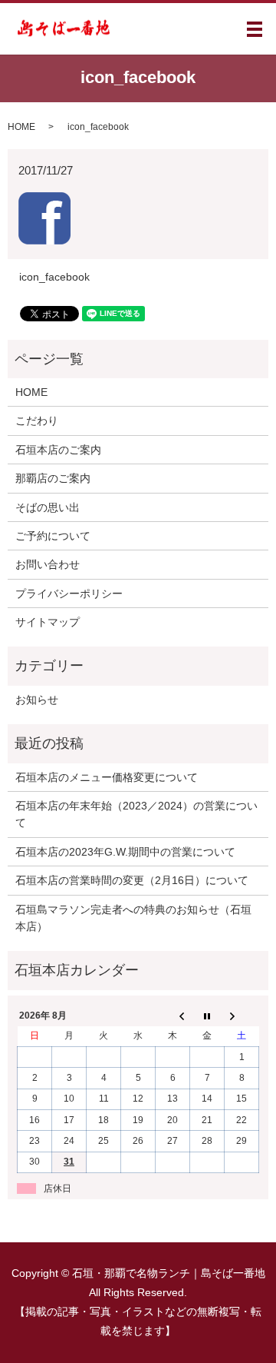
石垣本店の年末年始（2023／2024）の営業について (136, 814)
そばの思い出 (47, 507)
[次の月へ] (242, 1016)
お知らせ (36, 699)
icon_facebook (54, 277)
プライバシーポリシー (69, 593)
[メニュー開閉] (254, 29)
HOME (21, 126)
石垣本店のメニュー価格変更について (106, 777)
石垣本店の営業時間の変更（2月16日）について (131, 880)
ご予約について (52, 536)
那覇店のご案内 (52, 478)
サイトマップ (47, 622)
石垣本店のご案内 (58, 450)
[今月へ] (207, 1016)
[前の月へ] (173, 1016)
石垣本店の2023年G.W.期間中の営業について (125, 852)
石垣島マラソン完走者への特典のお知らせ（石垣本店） (133, 917)
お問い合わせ (47, 564)
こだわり (36, 420)
